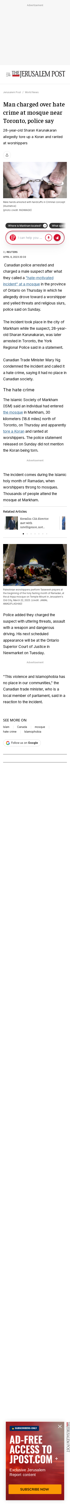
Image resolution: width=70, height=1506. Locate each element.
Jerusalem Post (12, 92)
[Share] (7, 155)
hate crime (10, 731)
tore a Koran (13, 431)
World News (32, 92)
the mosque (13, 412)
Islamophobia (32, 731)
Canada (22, 726)
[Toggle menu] (8, 74)
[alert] (35, 1461)
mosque (40, 726)
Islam (6, 726)
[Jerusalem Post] (38, 74)
